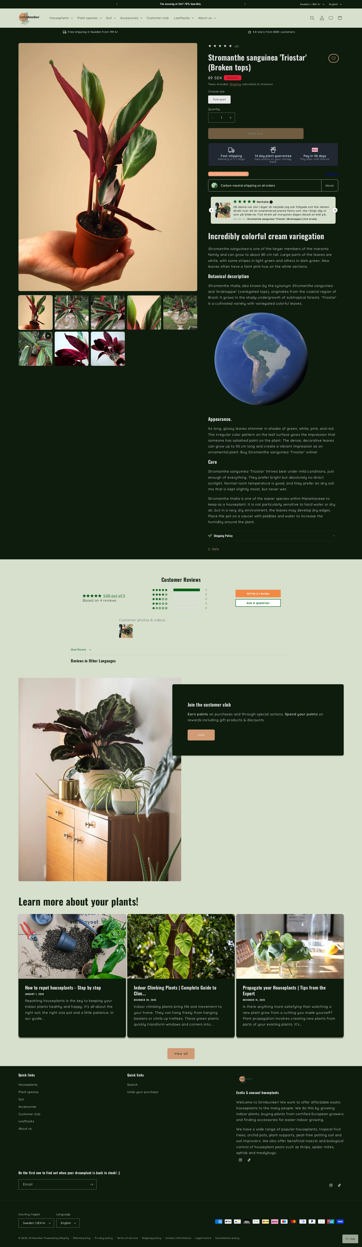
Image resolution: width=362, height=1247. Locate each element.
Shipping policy (151, 1238)
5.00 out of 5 (114, 596)
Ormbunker (36, 1238)
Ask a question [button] (258, 603)
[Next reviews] (335, 210)
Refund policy (81, 1238)
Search (132, 1084)
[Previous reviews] (211, 210)
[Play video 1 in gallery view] (35, 349)
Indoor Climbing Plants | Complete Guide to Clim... (175, 990)
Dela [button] (215, 549)
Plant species (28, 1092)
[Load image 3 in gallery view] (108, 312)
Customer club (29, 1114)
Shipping (235, 84)
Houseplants (28, 1084)
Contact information (178, 1238)
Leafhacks (26, 1121)
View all (181, 1054)
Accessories (27, 1106)
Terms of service (127, 1238)
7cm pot (222, 100)
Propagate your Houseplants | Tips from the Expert (284, 990)
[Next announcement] (245, 4)
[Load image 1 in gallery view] (35, 312)
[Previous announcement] (117, 4)
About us (25, 1128)
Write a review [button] (258, 593)
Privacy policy (104, 1238)
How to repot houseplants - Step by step (63, 987)
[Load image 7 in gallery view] (108, 349)
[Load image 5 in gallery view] (180, 312)
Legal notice (203, 1238)
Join (201, 735)
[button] (61, 17)
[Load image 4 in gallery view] (144, 312)
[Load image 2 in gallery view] (72, 312)
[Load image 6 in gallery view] (72, 349)
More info (330, 185)
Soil (21, 1099)
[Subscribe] (91, 1184)
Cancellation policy (227, 1238)
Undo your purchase (142, 1092)
